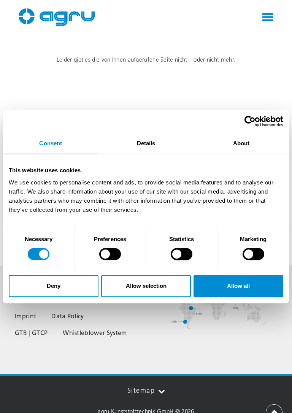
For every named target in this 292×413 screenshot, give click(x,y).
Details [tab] (146, 143)
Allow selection (146, 286)
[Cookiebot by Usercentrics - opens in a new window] (250, 121)
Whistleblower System (95, 333)
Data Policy (67, 316)
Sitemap (141, 390)
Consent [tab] (50, 143)
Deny (53, 286)
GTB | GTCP (31, 333)
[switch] (110, 254)
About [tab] (241, 143)
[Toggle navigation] (267, 17)
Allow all (238, 286)
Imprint (25, 316)
